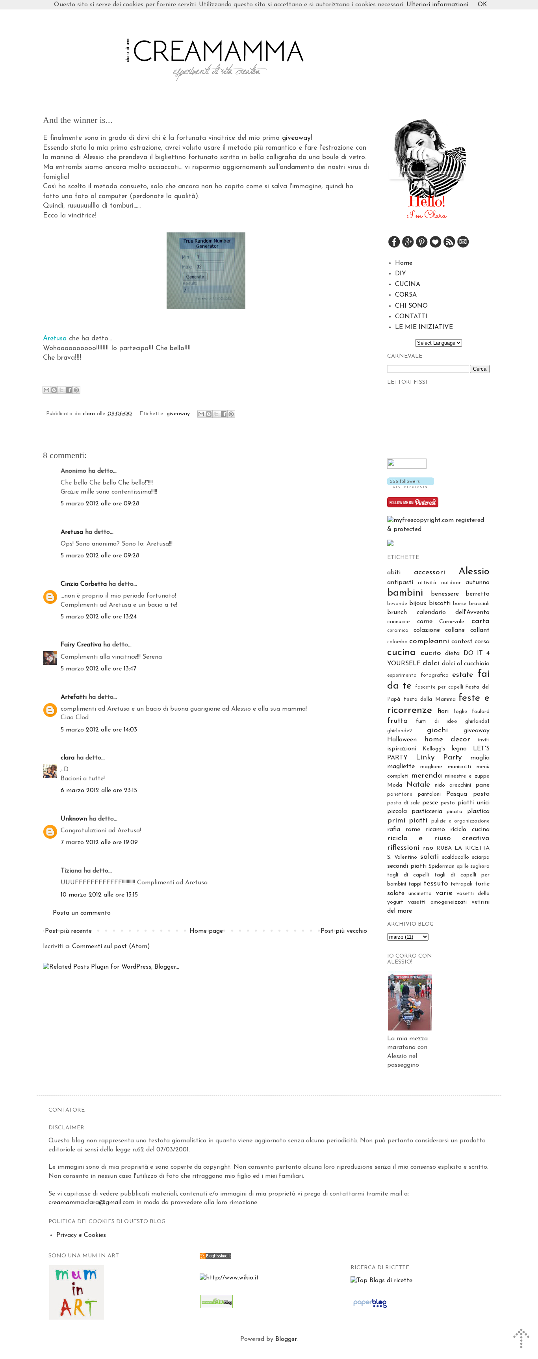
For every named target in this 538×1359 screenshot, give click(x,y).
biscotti (440, 603)
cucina (401, 652)
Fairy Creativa (81, 645)
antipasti (400, 582)
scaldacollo (455, 857)
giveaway (296, 138)
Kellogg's (434, 749)
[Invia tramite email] (46, 390)
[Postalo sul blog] (54, 390)
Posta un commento (82, 913)
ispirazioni (401, 749)
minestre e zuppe (467, 776)
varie (444, 893)
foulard (481, 712)
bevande (397, 603)
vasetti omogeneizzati (437, 902)
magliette (401, 766)
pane (482, 785)
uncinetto (420, 894)
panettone (399, 794)
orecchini (460, 785)
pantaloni (429, 794)
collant (480, 630)
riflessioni (403, 848)
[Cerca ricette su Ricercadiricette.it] (381, 1280)
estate (462, 675)
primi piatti (407, 820)
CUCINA (407, 284)
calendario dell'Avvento (453, 612)
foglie (460, 712)
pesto (448, 803)
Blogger (286, 1339)
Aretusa (72, 532)
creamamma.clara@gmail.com (91, 1202)
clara (90, 414)
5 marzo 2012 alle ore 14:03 (99, 730)
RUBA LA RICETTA (463, 848)
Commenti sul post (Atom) (111, 946)
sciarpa (481, 857)
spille (463, 866)
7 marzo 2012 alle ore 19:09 (99, 842)
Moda (394, 785)
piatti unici (474, 803)
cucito (431, 653)
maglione (431, 767)
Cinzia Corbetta (84, 584)
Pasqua (456, 794)
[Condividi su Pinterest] (76, 390)
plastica (478, 811)
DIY (400, 274)
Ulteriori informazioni (437, 5)
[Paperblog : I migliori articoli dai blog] (370, 1308)
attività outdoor (439, 583)
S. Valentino (402, 857)
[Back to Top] (522, 1340)
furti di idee (436, 721)
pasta (481, 794)
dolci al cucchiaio (466, 664)
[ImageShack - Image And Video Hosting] (390, 544)
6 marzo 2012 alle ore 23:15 (99, 790)
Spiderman (442, 866)
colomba (397, 641)
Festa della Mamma (429, 699)
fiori (443, 711)
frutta (397, 721)
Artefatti (74, 697)
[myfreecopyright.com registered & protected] (438, 529)
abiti (394, 573)
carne (424, 621)
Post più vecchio (344, 931)
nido (440, 785)
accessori (429, 572)
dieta (452, 653)
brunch (397, 612)
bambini (405, 593)
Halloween (402, 740)
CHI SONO (411, 306)
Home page (206, 931)
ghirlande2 (399, 730)
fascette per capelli (439, 687)
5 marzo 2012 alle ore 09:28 (100, 504)
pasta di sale (403, 803)
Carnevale (451, 622)
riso (428, 848)
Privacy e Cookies (81, 1235)
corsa (482, 642)
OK (482, 5)
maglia (480, 758)
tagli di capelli (408, 875)
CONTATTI (411, 317)
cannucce (398, 622)
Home (403, 263)
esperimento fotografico (418, 675)
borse (460, 604)
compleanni (429, 641)
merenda (426, 776)
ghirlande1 (477, 721)
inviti (484, 740)
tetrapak (462, 884)
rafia (393, 829)
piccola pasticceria (414, 811)
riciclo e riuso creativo (438, 838)
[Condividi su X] (61, 390)
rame (413, 829)
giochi (437, 730)
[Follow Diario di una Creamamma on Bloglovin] (410, 486)
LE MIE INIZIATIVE (424, 327)
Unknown (74, 819)
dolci (431, 663)
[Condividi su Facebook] (69, 390)
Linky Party (439, 757)
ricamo (435, 829)
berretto (478, 594)
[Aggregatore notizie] (215, 1257)
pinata (454, 812)
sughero (480, 866)
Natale (418, 785)
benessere (445, 594)
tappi (414, 884)
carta (480, 621)
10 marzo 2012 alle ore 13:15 (99, 895)
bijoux (417, 603)
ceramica (397, 630)
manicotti (459, 767)
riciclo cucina (470, 829)
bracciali (479, 604)
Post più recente (68, 931)
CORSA (406, 295)
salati (429, 857)
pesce (430, 803)
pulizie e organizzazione (460, 821)
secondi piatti (407, 866)
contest (462, 642)
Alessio (474, 572)
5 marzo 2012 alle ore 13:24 (99, 617)
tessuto (436, 883)
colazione (427, 630)
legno (459, 749)
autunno (478, 582)
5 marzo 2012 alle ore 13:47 (98, 669)
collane (455, 630)
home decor (447, 739)
